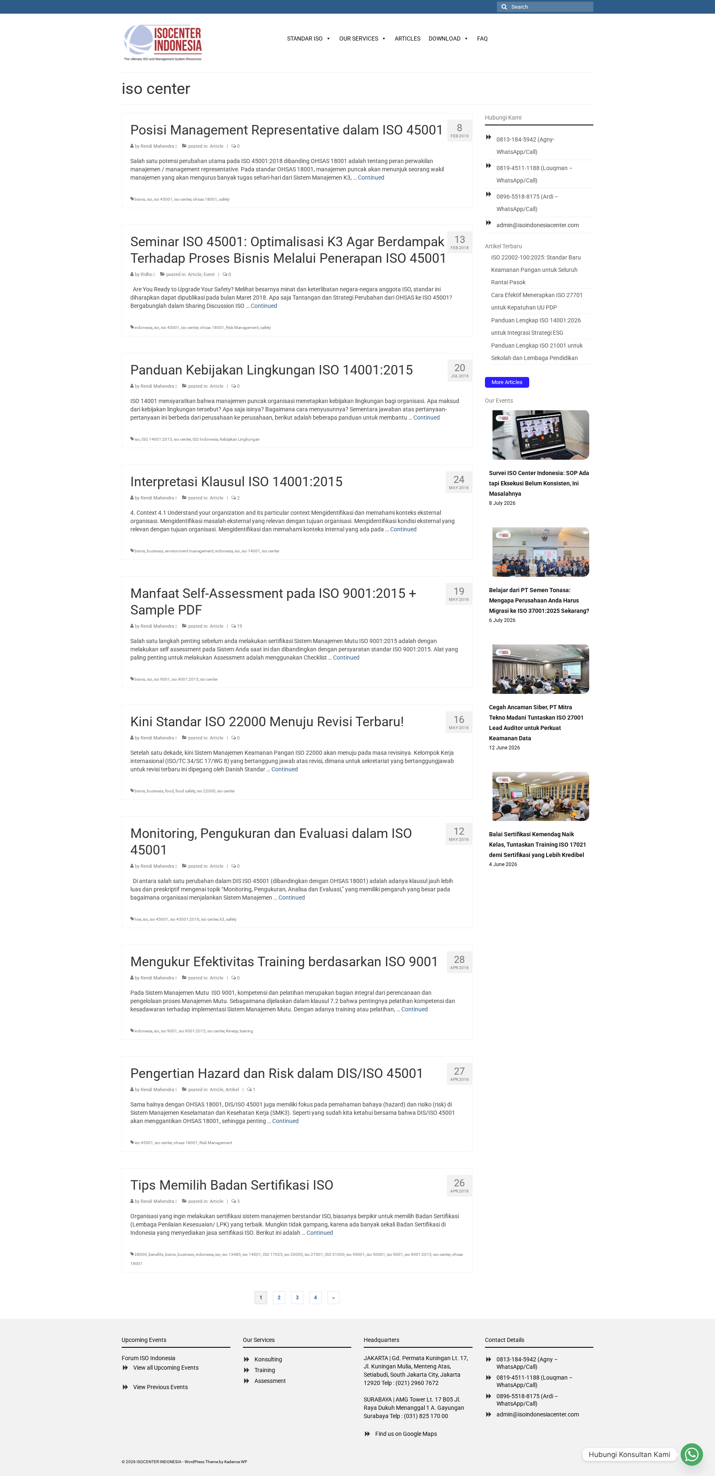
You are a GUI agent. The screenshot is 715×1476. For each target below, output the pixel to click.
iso (149, 199)
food (169, 791)
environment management (189, 551)
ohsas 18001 (205, 199)
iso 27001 (314, 1254)
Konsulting (268, 1359)
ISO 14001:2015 (157, 439)
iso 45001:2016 (184, 919)
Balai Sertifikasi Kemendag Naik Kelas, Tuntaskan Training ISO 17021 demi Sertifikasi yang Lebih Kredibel (537, 844)
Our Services (358, 38)
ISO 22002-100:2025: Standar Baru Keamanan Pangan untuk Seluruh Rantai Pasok (536, 270)
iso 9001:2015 (185, 679)
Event (209, 274)
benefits (156, 1254)
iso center (182, 199)
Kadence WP (235, 1461)
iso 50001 (376, 1254)
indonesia (143, 327)
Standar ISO (305, 38)
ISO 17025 (273, 1254)
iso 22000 (206, 791)
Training (264, 1370)
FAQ (482, 38)
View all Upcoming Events (166, 1367)
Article (216, 146)
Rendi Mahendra (157, 146)
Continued (371, 177)
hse (137, 919)
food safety (185, 791)
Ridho (146, 274)
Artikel (232, 1089)
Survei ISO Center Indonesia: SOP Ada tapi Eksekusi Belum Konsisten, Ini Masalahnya (539, 483)
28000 (140, 1254)
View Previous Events (160, 1387)
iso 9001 (162, 679)
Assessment (270, 1381)
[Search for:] (545, 7)
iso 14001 (251, 551)
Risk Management (242, 327)
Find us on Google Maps (406, 1433)
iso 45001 (163, 199)
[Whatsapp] (692, 1454)
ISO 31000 (335, 1254)
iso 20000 (293, 1254)
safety (224, 199)
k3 (222, 919)
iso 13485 (231, 1254)
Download (445, 38)
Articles (407, 38)
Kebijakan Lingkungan (240, 439)
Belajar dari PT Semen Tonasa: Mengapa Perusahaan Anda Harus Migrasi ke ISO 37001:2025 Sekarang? (539, 600)
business (155, 551)
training (246, 1031)
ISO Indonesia (205, 439)
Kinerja (232, 1031)
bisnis (139, 199)
